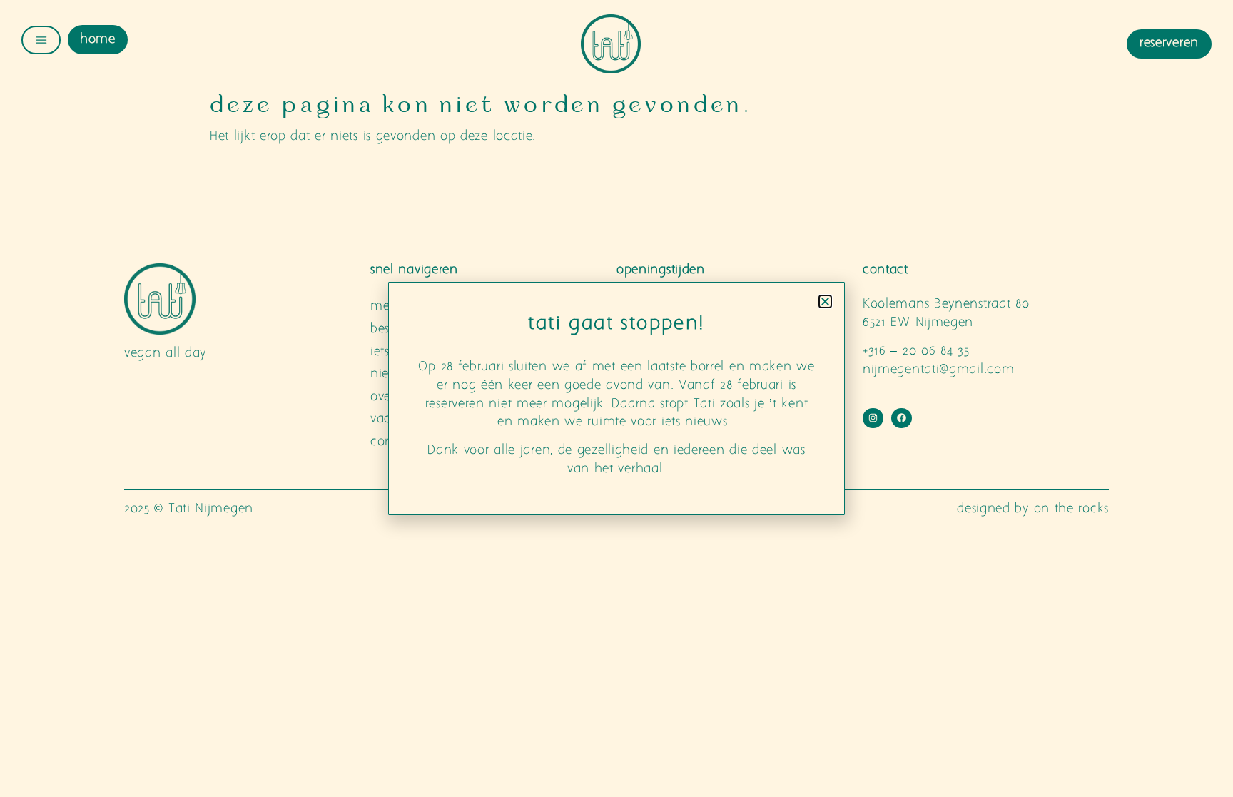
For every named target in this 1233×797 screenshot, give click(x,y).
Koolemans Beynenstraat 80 (946, 304)
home (98, 39)
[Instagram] (873, 418)
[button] (825, 301)
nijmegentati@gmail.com (938, 369)
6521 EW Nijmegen (918, 322)
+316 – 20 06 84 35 (916, 351)
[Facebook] (901, 418)
